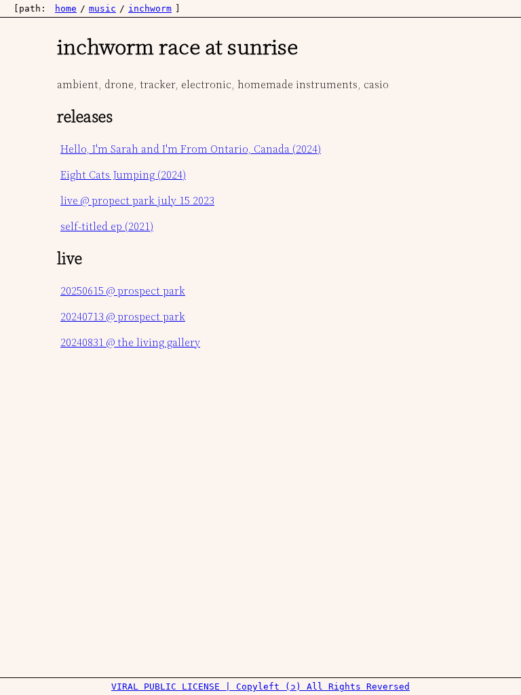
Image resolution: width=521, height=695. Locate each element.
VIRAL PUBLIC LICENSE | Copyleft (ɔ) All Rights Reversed (260, 686)
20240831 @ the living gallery (130, 342)
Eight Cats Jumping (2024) (123, 174)
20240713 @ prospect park (122, 316)
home (66, 8)
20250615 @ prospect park (122, 290)
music (102, 8)
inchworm (150, 8)
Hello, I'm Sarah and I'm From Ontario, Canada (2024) (190, 148)
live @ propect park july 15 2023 (137, 200)
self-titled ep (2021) (106, 226)
